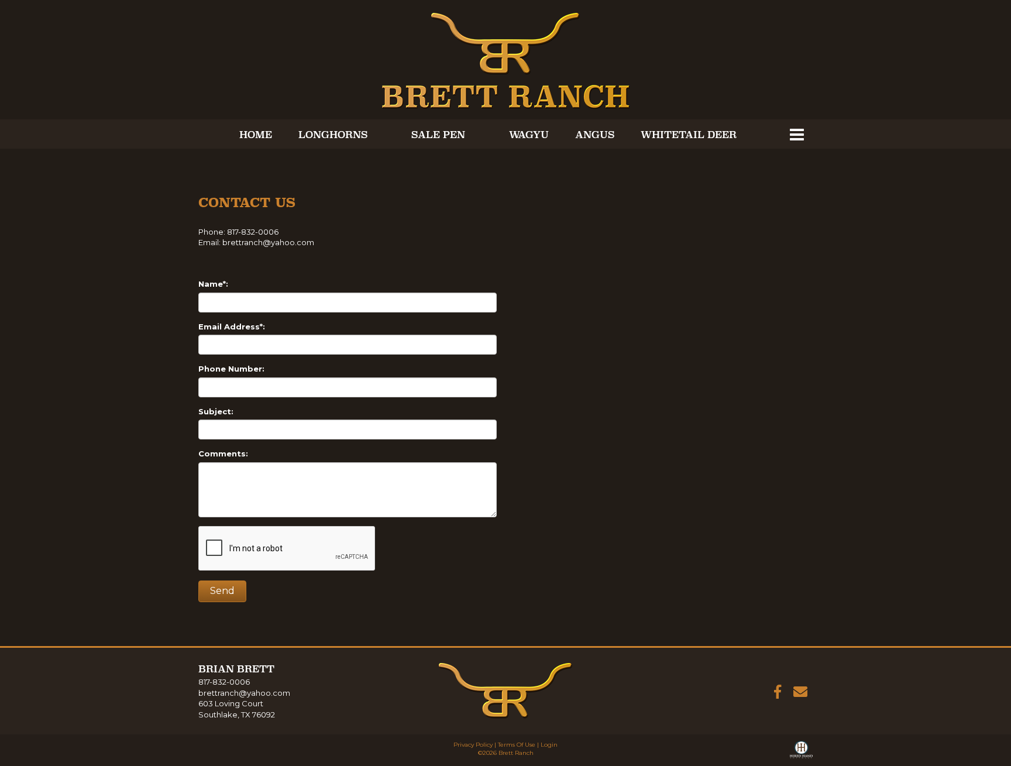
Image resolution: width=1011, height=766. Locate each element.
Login (549, 744)
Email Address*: (231, 326)
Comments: (223, 453)
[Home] (505, 690)
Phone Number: (231, 368)
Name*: (213, 283)
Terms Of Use (516, 744)
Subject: (215, 411)
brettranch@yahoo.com (268, 242)
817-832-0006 (224, 681)
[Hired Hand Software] (801, 752)
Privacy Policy (473, 744)
